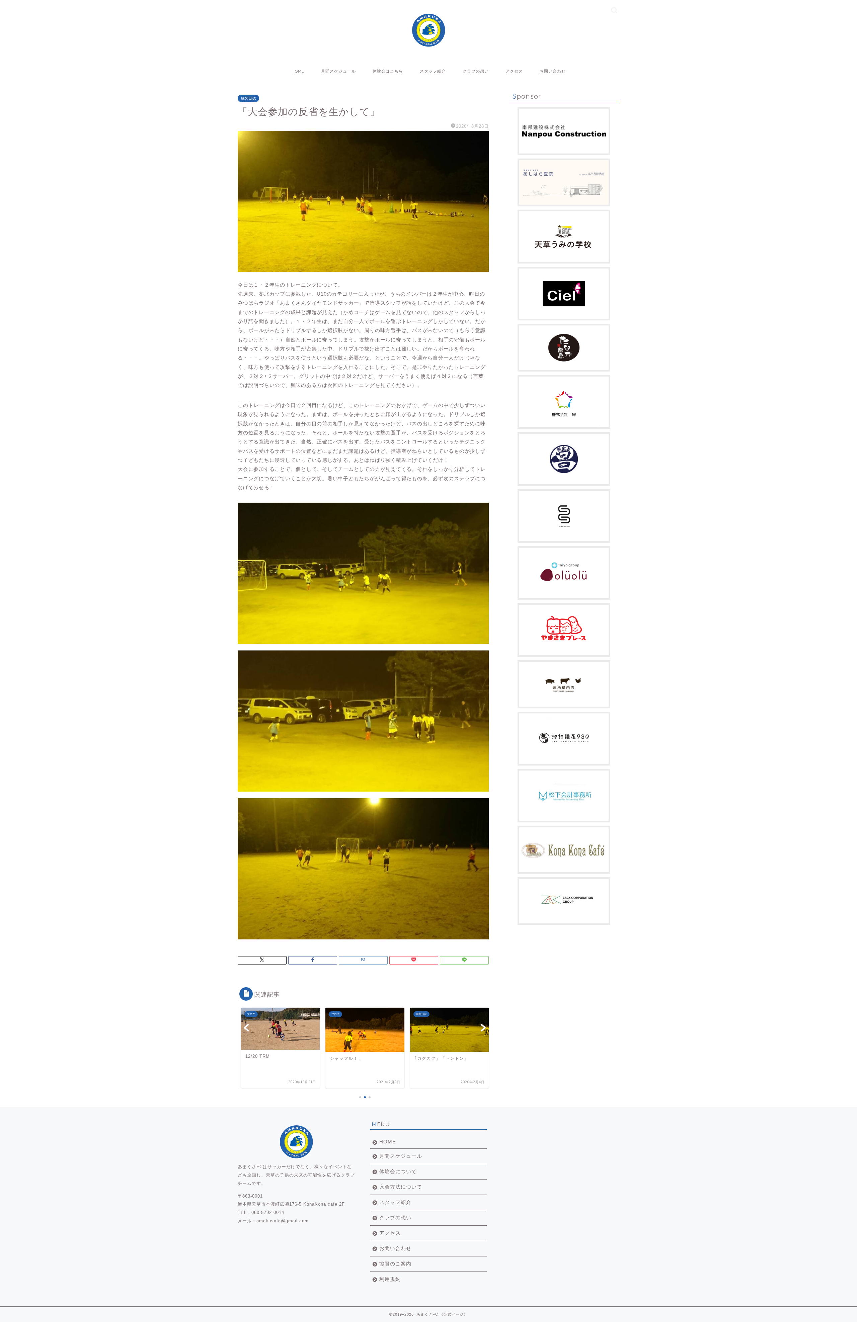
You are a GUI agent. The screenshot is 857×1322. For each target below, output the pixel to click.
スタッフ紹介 (433, 71)
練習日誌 (248, 98)
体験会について (398, 1171)
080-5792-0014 (267, 1212)
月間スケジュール (338, 71)
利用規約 (390, 1279)
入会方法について (400, 1187)
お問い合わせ (553, 71)
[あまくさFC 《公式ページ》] (428, 42)
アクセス (514, 71)
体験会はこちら (388, 71)
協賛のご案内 (395, 1263)
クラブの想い (476, 71)
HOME (298, 71)
